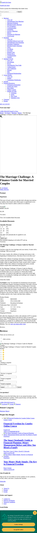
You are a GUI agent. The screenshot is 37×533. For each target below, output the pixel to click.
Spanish (9, 57)
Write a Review (4, 189)
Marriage (6, 18)
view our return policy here (18, 324)
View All (9, 20)
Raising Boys (11, 54)
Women (9, 70)
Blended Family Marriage (14, 24)
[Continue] (0, 389)
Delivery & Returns (9, 500)
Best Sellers (10, 88)
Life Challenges (11, 68)
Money (9, 33)
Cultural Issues (11, 67)
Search (19, 11)
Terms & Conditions (9, 502)
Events (5, 491)
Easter (12, 94)
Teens (9, 47)
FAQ (5, 503)
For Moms (10, 49)
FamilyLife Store (5, 5)
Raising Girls (11, 52)
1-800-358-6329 (4, 111)
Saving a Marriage (12, 31)
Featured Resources (9, 83)
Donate (6, 101)
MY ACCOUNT (5, 104)
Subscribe (3, 481)
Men (8, 72)
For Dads (9, 50)
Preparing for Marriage (13, 34)
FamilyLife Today (12, 86)
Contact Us (7, 499)
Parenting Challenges (13, 44)
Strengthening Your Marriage (15, 21)
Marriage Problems (12, 23)
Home (2, 113)
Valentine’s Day (15, 98)
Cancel (19, 387)
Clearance (6, 99)
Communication (11, 28)
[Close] (35, 513)
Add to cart (3, 238)
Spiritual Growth (8, 59)
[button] (11, 431)
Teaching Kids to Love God (15, 41)
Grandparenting (11, 55)
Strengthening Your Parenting (15, 42)
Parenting (6, 37)
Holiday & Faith (11, 91)
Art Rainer (5, 188)
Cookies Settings (18, 524)
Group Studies (8, 75)
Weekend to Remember (13, 85)
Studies (9, 78)
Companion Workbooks (14, 80)
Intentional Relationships (14, 73)
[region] (18, 521)
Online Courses (11, 89)
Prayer (9, 63)
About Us (6, 488)
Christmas (13, 93)
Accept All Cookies (18, 529)
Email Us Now (14, 111)
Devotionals (10, 62)
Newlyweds (10, 36)
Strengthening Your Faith (14, 65)
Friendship (10, 29)
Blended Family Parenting (14, 46)
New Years (14, 96)
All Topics (8, 113)
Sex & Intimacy (11, 26)
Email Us (12, 402)
